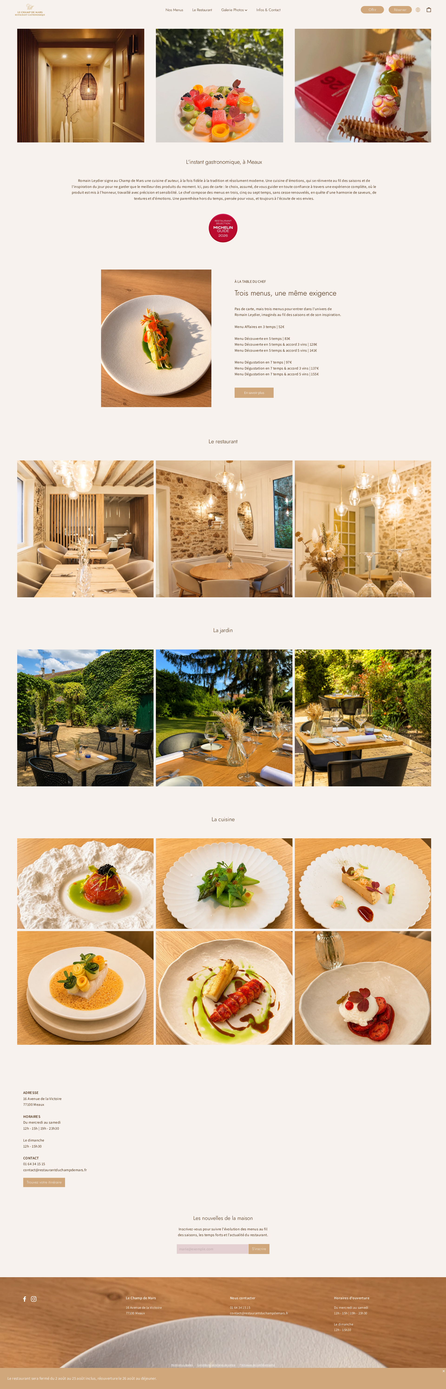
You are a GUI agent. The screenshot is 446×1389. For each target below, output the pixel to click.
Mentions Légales (182, 1364)
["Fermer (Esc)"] (443, 1371)
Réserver (400, 9)
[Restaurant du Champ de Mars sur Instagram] (33, 1299)
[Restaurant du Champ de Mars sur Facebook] (24, 1299)
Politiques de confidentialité (257, 1364)
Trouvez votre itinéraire (44, 1182)
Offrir (372, 9)
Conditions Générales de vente (216, 1364)
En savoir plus (254, 392)
